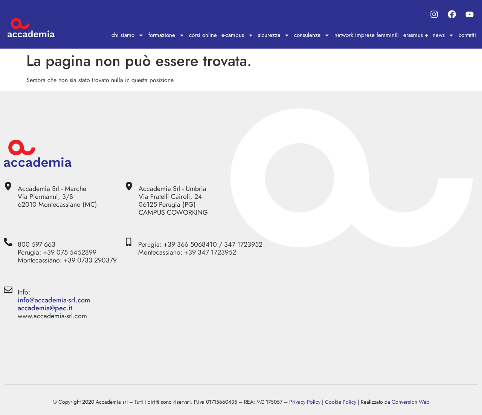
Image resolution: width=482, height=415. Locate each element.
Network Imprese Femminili (366, 35)
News (439, 35)
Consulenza (307, 35)
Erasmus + (415, 35)
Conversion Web (410, 402)
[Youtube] (469, 14)
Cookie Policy (340, 402)
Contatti (467, 35)
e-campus (232, 35)
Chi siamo (122, 35)
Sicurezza (269, 35)
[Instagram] (434, 14)
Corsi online (203, 35)
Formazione (161, 35)
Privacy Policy (304, 402)
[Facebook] (452, 14)
